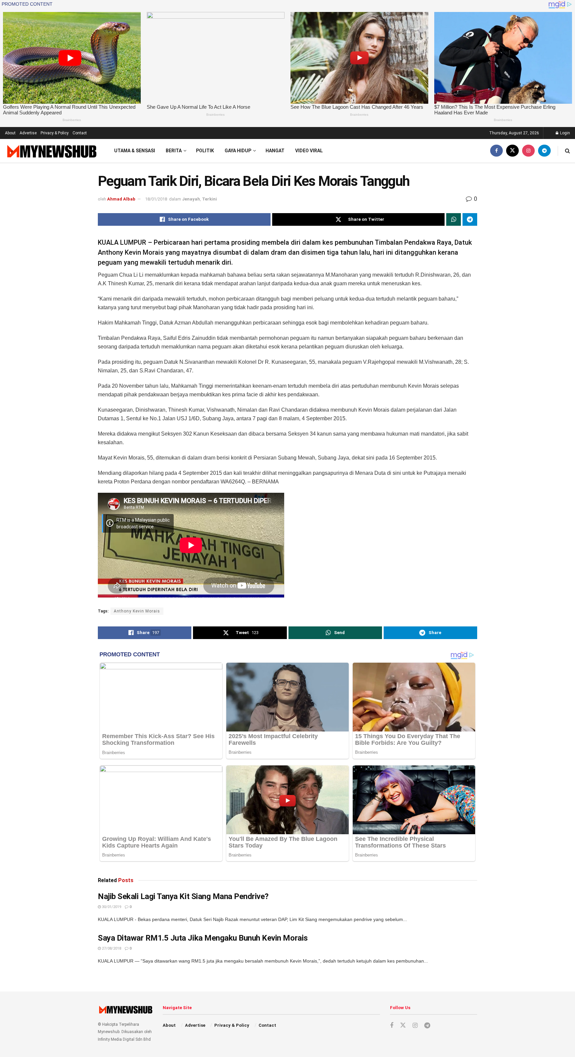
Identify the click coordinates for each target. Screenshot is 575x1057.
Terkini (209, 199)
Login (564, 133)
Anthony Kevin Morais (137, 611)
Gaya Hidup (238, 150)
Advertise (28, 133)
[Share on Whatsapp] (453, 219)
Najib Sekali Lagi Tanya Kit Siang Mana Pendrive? (183, 896)
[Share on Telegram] (470, 219)
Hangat (275, 150)
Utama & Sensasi (134, 150)
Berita (174, 150)
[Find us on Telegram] (544, 151)
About (10, 133)
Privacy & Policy (55, 133)
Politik (205, 150)
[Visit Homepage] (51, 151)
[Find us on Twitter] (512, 151)
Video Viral (309, 150)
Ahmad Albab (121, 199)
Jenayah (191, 199)
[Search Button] (567, 151)
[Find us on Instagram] (528, 151)
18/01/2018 (156, 199)
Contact (80, 133)
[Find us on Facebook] (496, 151)
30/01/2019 (111, 907)
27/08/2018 (111, 948)
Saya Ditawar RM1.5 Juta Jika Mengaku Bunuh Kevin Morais (203, 938)
